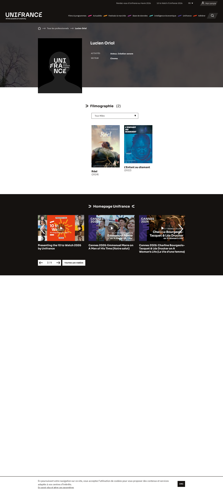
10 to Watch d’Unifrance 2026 (169, 3)
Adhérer (201, 15)
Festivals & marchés (117, 15)
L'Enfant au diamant (137, 167)
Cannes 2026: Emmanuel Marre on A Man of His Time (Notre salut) (111, 247)
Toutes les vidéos (73, 263)
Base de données (140, 15)
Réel (94, 171)
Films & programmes (77, 15)
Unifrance (187, 15)
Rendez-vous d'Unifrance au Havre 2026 (133, 3)
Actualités (97, 15)
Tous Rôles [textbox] (100, 115)
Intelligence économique (165, 15)
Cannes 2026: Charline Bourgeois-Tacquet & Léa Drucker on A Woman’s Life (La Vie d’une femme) (162, 248)
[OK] (181, 484)
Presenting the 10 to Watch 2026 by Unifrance (59, 247)
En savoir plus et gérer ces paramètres (56, 487)
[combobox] (114, 116)
